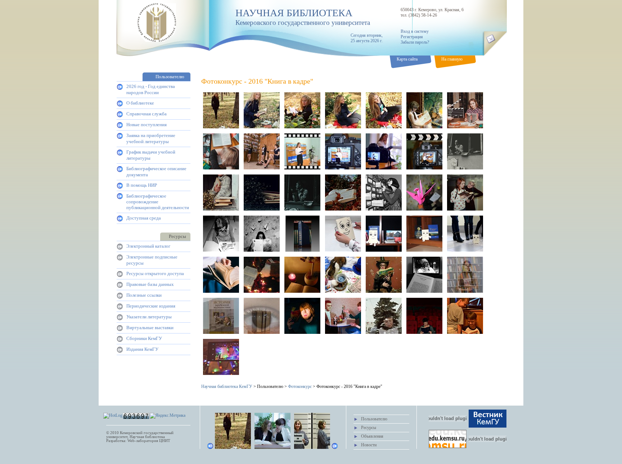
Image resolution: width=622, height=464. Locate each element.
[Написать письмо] (490, 38)
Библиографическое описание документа (156, 171)
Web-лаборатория (142, 441)
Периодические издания (150, 306)
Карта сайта (407, 59)
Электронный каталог (148, 246)
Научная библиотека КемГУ (226, 386)
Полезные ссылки (144, 295)
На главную (452, 59)
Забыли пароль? (415, 42)
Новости (369, 444)
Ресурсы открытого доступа (155, 273)
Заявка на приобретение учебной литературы (150, 138)
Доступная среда (143, 218)
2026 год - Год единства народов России (150, 89)
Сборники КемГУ (144, 338)
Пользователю (374, 418)
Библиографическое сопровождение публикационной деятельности (157, 202)
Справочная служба (146, 113)
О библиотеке (140, 103)
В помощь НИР (141, 185)
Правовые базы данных (150, 284)
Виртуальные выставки (149, 327)
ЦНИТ (164, 441)
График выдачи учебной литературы (150, 155)
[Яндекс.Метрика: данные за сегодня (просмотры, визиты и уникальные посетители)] (167, 416)
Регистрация (412, 36)
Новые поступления (146, 124)
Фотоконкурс (300, 386)
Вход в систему (415, 31)
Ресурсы (368, 427)
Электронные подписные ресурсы (151, 260)
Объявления (372, 436)
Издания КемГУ (142, 349)
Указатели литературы (149, 316)
